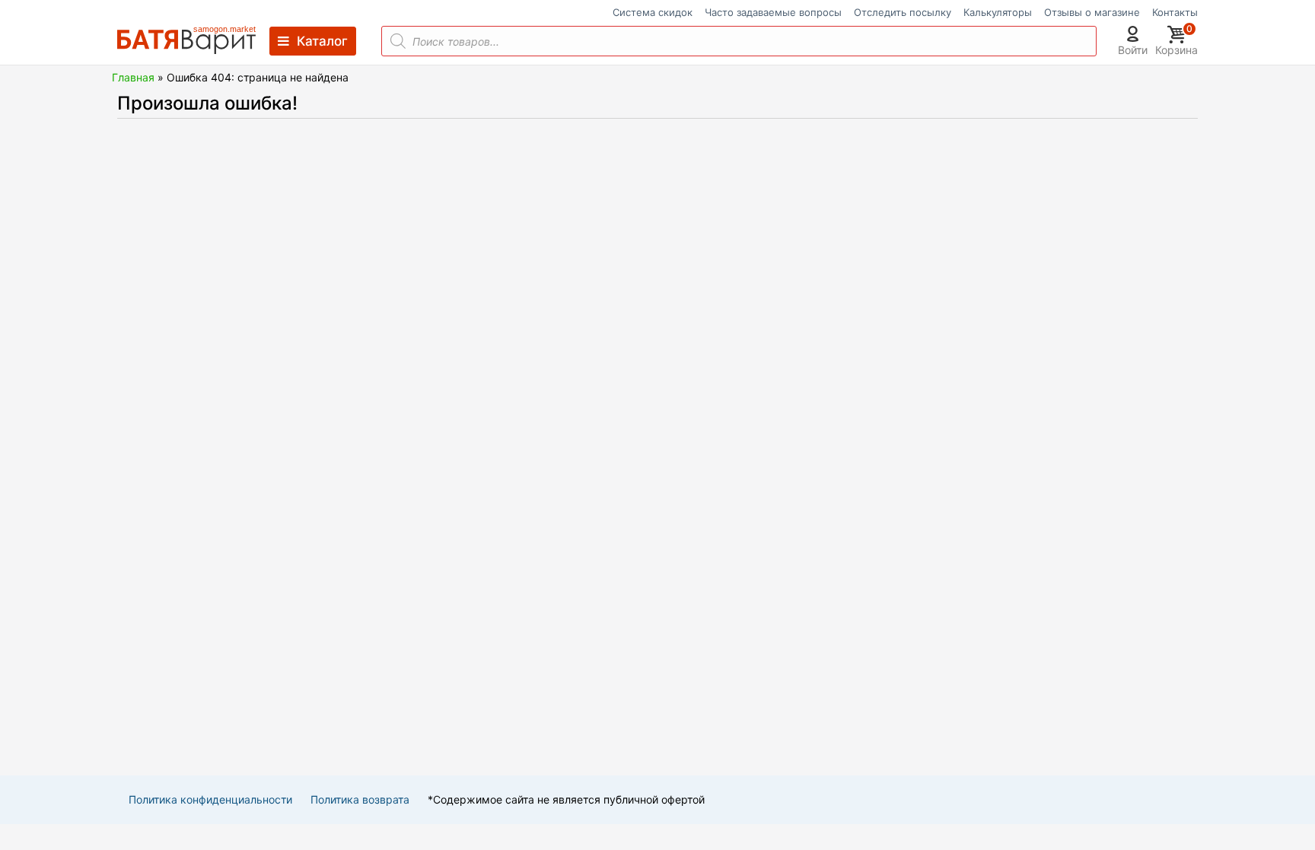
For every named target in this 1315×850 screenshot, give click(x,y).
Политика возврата (359, 799)
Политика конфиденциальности (210, 799)
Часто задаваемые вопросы (773, 13)
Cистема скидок (653, 13)
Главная (133, 77)
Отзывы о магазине (1092, 13)
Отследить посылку (902, 13)
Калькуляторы (997, 13)
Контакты (1175, 13)
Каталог (322, 41)
